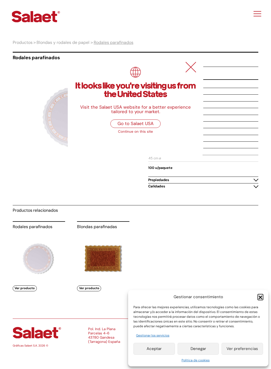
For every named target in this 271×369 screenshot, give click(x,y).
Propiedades (158, 180)
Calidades (156, 186)
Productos (23, 42)
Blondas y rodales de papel (63, 42)
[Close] (191, 67)
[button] (260, 296)
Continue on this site (135, 131)
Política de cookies (196, 360)
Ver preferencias (242, 348)
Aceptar (154, 348)
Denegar (198, 348)
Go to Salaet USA (135, 123)
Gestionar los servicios (152, 335)
